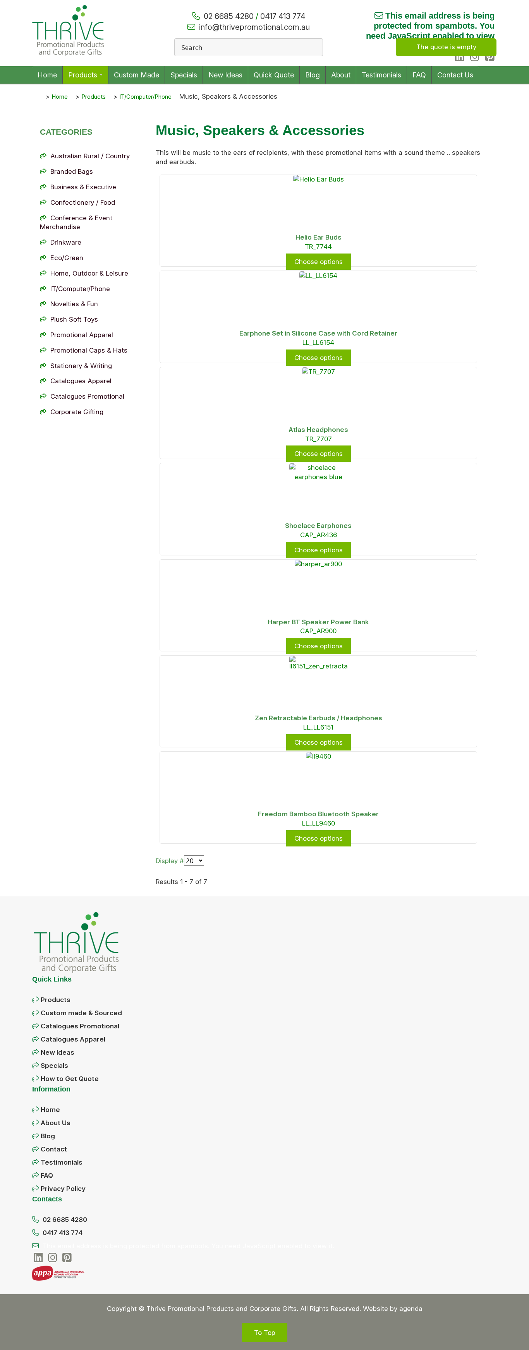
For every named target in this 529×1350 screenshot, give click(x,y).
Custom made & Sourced (81, 1013)
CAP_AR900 (318, 631)
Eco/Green (66, 258)
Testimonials (61, 1162)
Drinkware (65, 242)
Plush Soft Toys (74, 319)
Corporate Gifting (76, 412)
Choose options (318, 262)
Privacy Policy (63, 1188)
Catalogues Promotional (87, 396)
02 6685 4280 (229, 16)
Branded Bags (71, 171)
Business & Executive (83, 187)
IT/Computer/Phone (80, 289)
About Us (55, 1123)
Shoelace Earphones (318, 525)
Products (55, 1000)
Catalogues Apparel (81, 381)
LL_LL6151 (318, 727)
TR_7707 (318, 439)
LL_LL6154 (318, 342)
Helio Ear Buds (318, 237)
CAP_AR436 (318, 535)
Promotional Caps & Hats (88, 350)
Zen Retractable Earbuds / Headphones (318, 718)
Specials (54, 1065)
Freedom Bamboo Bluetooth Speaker (318, 814)
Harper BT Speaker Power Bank (318, 622)
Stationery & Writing (81, 366)
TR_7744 (318, 246)
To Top (264, 1332)
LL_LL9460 (318, 823)
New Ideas (57, 1052)
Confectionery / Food (82, 202)
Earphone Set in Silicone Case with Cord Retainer (318, 333)
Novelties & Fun (74, 304)
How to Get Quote (70, 1079)
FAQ (47, 1175)
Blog (48, 1136)
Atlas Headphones (318, 429)
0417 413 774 (283, 16)
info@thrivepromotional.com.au (254, 27)
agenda (411, 1308)
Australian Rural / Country (90, 156)
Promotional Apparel (81, 335)
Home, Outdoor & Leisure (89, 273)
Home (50, 1110)
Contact (54, 1149)
